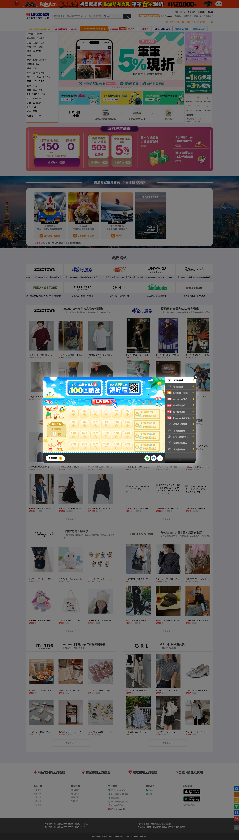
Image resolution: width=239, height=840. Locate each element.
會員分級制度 (179, 449)
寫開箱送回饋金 (180, 443)
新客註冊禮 (178, 386)
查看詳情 (52, 458)
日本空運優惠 (179, 430)
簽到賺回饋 (178, 380)
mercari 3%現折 (177, 399)
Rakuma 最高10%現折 (180, 418)
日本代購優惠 (176, 411)
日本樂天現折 (176, 405)
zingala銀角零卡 (180, 436)
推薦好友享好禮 (180, 424)
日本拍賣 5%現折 (177, 392)
